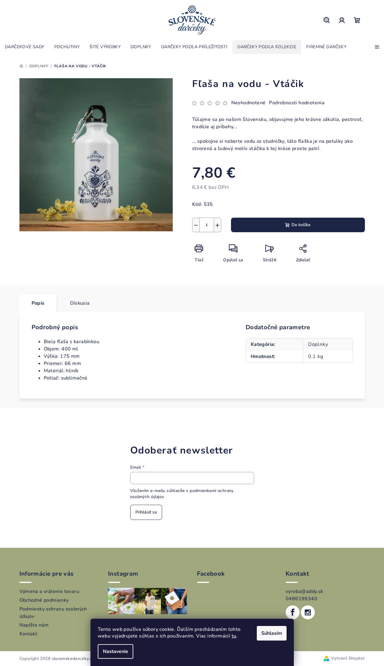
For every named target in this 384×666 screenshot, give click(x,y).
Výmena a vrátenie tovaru (49, 591)
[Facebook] (293, 612)
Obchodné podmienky (44, 600)
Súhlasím (271, 633)
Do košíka (301, 225)
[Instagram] (308, 612)
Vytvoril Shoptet (348, 658)
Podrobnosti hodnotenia (297, 102)
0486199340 (301, 598)
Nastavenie (115, 651)
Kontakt (28, 634)
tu (234, 636)
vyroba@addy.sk (304, 591)
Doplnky (318, 344)
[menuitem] (24, 47)
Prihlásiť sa (146, 512)
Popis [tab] (38, 303)
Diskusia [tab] (80, 303)
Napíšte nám (34, 625)
